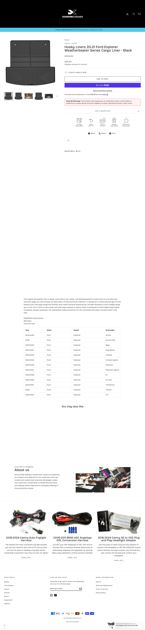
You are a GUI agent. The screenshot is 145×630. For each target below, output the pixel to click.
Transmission (8, 585)
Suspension (8, 600)
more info (118, 560)
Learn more (127, 103)
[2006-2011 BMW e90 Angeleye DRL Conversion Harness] (72, 522)
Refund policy (101, 593)
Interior (6, 589)
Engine (6, 582)
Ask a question (102, 111)
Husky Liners (71, 43)
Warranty (27, 321)
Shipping (68, 64)
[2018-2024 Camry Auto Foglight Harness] (26, 522)
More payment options (102, 91)
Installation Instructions (33, 318)
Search (98, 582)
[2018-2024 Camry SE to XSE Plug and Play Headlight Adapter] (119, 522)
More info (26, 557)
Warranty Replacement (104, 585)
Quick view (20, 435)
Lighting (7, 604)
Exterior (7, 593)
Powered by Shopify (72, 621)
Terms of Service (102, 589)
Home (67, 40)
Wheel (6, 596)
